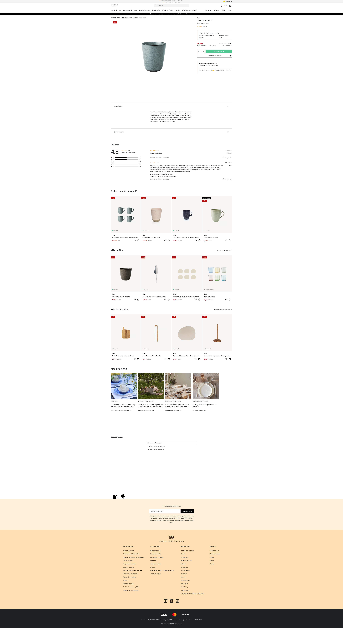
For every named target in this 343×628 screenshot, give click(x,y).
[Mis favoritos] (226, 5)
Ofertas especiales (186, 560)
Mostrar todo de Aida (223, 250)
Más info (228, 70)
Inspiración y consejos (187, 550)
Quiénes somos (214, 550)
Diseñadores (184, 557)
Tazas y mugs (124, 17)
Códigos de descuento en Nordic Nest (192, 593)
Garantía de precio (128, 583)
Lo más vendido (185, 570)
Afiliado (212, 560)
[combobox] (227, 1)
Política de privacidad (129, 577)
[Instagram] (171, 601)
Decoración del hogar (130, 10)
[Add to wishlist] (134, 240)
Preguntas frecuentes (129, 564)
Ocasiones (184, 573)
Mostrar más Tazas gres (155, 443)
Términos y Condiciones (130, 573)
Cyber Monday (185, 590)
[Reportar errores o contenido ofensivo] (231, 157)
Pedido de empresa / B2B (131, 587)
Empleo (212, 557)
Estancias (183, 577)
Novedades (208, 10)
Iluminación (156, 10)
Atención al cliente (128, 550)
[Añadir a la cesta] (138, 240)
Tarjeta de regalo (155, 573)
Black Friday (184, 587)
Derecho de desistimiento (130, 590)
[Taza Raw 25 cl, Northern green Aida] (153, 55)
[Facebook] (166, 601)
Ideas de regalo (185, 580)
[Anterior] (117, 56)
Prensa (212, 564)
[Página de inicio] (114, 5)
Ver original (166, 157)
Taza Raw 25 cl (142, 17)
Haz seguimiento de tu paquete (132, 570)
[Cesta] (230, 5)
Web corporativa (215, 554)
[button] (202, 26)
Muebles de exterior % (189, 10)
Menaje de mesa (116, 10)
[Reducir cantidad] (198, 51)
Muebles (177, 10)
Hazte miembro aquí (223, 36)
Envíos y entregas (128, 567)
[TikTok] (177, 601)
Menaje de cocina (144, 10)
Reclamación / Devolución (131, 554)
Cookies (125, 580)
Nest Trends (184, 583)
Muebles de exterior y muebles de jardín (162, 570)
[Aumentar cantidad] (203, 51)
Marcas (216, 10)
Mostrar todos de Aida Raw (222, 309)
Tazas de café (133, 17)
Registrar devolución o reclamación (133, 557)
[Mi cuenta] (221, 5)
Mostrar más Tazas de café (156, 449)
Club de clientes (128, 560)
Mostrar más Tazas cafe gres (156, 446)
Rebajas (183, 564)
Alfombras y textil (167, 10)
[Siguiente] (190, 56)
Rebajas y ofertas (226, 10)
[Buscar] (155, 5)
